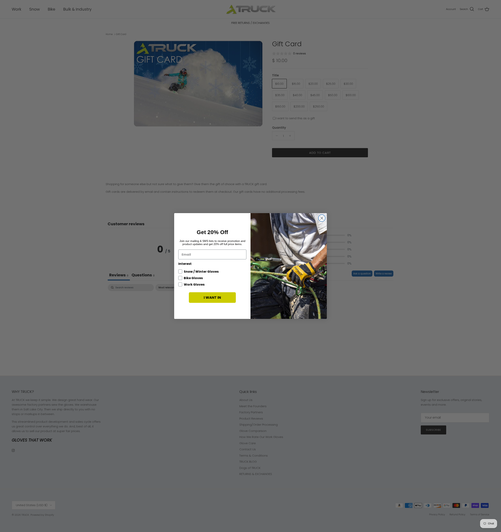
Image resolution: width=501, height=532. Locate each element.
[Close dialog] (321, 218)
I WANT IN (212, 297)
